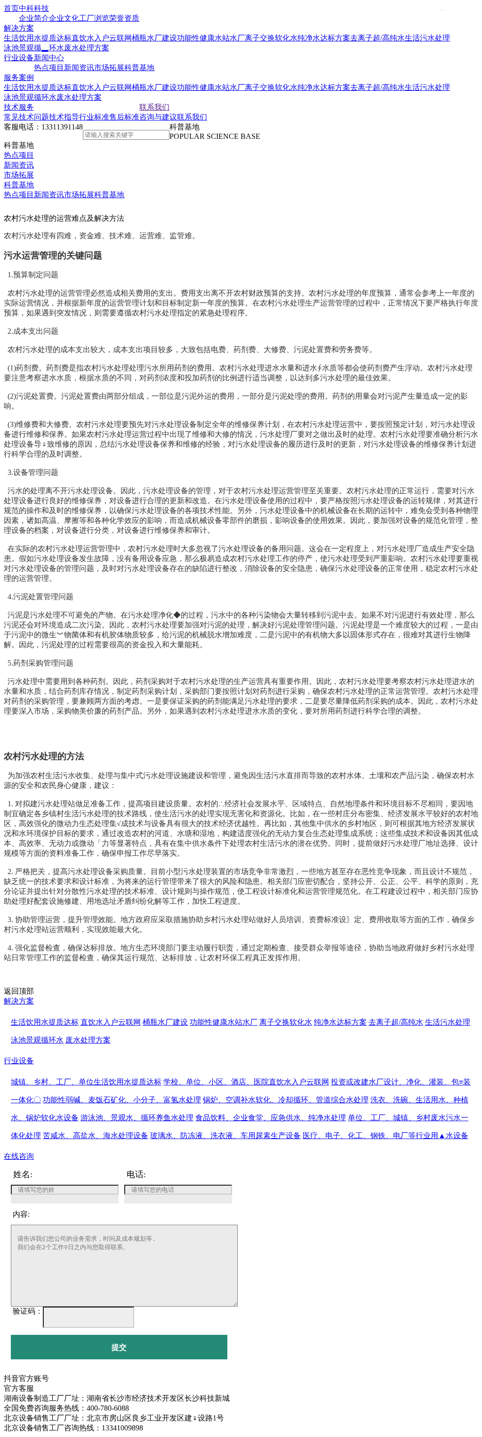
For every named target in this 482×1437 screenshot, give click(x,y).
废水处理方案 (86, 48)
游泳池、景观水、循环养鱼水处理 (136, 1118)
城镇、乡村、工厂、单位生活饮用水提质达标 (86, 1082)
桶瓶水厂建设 (154, 38)
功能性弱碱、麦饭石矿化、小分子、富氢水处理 (122, 1100)
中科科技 (34, 8)
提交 (119, 1347)
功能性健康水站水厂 (211, 38)
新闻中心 (49, 58)
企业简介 (34, 18)
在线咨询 (19, 1156)
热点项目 (49, 68)
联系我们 (154, 107)
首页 (11, 8)
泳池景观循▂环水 (34, 48)
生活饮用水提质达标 (38, 38)
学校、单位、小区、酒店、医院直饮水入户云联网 (246, 1082)
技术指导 (64, 117)
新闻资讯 (79, 68)
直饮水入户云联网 (102, 38)
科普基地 (139, 68)
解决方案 (19, 28)
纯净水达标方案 (323, 38)
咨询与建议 (158, 117)
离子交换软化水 (271, 38)
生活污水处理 (427, 38)
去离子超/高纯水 (377, 38)
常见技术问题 (26, 117)
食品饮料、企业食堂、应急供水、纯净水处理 (270, 1118)
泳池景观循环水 (30, 97)
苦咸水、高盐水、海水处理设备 (95, 1136)
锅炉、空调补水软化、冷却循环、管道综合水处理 (286, 1100)
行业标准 (94, 117)
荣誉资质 (124, 18)
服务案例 (19, 77)
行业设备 (19, 58)
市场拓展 (109, 68)
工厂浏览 (94, 18)
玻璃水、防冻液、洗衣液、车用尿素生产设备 (225, 1136)
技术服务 (19, 107)
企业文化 (64, 18)
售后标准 (124, 117)
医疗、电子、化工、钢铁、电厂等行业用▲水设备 (385, 1136)
